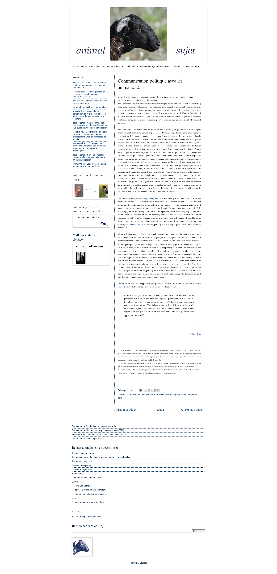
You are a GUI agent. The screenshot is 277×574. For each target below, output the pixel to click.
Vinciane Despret (135, 224)
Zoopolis (122, 398)
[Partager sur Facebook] (154, 390)
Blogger (143, 563)
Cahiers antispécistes (82, 469)
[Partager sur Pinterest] (157, 390)
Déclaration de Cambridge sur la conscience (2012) (95, 426)
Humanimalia (78, 473)
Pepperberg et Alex (190, 394)
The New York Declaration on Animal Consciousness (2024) (99, 434)
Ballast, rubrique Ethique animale (87, 517)
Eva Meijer (159, 394)
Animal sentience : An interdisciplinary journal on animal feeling (101, 457)
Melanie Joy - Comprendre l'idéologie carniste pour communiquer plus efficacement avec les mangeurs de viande (90, 135)
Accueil (159, 409)
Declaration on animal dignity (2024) (88, 438)
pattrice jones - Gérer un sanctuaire (89, 107)
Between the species (81, 465)
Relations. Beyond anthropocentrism (89, 490)
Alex (188, 198)
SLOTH (75, 498)
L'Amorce (76, 482)
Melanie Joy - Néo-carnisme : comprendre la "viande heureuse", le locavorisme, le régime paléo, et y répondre (89, 115)
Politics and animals (81, 486)
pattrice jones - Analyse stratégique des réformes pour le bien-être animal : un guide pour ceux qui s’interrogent (90, 125)
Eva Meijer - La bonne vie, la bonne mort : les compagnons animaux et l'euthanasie (89, 85)
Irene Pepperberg (146, 198)
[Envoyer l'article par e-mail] (140, 390)
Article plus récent (125, 409)
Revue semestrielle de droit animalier (89, 494)
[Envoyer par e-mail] (145, 390)
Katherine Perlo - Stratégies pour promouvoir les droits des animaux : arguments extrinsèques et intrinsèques (89, 147)
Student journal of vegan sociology (88, 502)
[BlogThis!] (148, 390)
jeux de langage (172, 394)
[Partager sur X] (151, 390)
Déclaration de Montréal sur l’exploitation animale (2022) (98, 430)
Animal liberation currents (84, 453)
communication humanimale (140, 394)
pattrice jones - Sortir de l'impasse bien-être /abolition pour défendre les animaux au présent (89, 157)
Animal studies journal (82, 461)
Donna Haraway (125, 287)
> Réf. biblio (195, 334)
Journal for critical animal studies (87, 477)
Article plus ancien (192, 409)
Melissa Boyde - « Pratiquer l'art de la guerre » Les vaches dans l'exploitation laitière (90, 94)
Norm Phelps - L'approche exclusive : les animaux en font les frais (90, 165)
